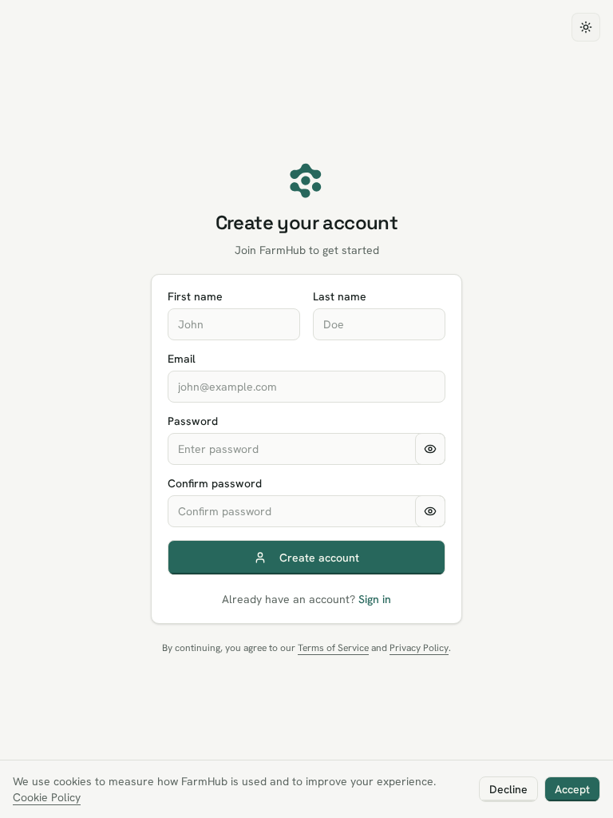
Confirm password (215, 483)
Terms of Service (333, 647)
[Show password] (430, 449)
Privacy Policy (419, 647)
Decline (508, 789)
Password (193, 421)
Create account (319, 557)
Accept (572, 789)
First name (195, 296)
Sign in (374, 599)
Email (182, 358)
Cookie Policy (47, 797)
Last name (339, 296)
